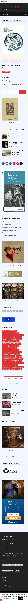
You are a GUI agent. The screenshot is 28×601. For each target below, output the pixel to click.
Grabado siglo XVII (13, 345)
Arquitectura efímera (8, 332)
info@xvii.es (9, 547)
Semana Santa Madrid (18, 402)
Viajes (13, 369)
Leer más (6, 72)
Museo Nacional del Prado (9, 356)
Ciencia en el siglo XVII (15, 339)
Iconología (15, 350)
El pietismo (11, 133)
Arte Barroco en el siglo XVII (9, 334)
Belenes (5, 337)
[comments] (17, 129)
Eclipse (4, 222)
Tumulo (14, 367)
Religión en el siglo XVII (9, 360)
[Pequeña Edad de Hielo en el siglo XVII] (6, 151)
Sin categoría (6, 367)
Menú (6, 14)
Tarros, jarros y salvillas (11, 65)
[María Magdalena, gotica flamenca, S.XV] (5, 142)
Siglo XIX (5, 362)
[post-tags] (23, 129)
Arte (3, 60)
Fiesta (18, 343)
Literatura (5, 354)
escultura (16, 341)
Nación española (6, 224)
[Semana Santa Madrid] (6, 402)
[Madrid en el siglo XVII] (6, 411)
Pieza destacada (7, 358)
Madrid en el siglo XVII (17, 411)
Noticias (4, 62)
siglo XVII (11, 62)
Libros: (4, 456)
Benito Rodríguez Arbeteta (15, 337)
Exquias (5, 343)
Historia (14, 347)
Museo (18, 354)
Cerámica (8, 60)
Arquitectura (12, 330)
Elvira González (8, 68)
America (5, 330)
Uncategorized (6, 369)
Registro (4, 574)
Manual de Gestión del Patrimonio (11, 227)
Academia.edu (8, 319)
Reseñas (18, 360)
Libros (19, 352)
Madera (12, 354)
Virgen (19, 369)
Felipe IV (12, 343)
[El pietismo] (4, 134)
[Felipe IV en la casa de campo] (6, 394)
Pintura (14, 358)
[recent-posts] (11, 129)
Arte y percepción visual (8, 233)
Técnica (20, 367)
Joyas (13, 352)
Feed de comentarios (7, 583)
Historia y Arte (16, 60)
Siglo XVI (13, 362)
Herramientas (6, 347)
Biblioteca (5, 339)
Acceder (4, 577)
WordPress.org (6, 586)
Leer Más (14, 598)
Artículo (20, 334)
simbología (14, 365)
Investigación (6, 352)
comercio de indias (7, 341)
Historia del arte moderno (9, 230)
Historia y (9, 456)
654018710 (10, 543)
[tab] (5, 129)
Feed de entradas (6, 580)
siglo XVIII (18, 62)
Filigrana (5, 345)
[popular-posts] (5, 129)
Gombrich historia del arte (9, 235)
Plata (20, 358)
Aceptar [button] (20, 598)
